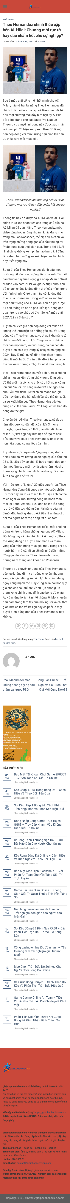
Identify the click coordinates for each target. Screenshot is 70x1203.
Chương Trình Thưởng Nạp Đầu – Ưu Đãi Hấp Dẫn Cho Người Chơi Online (38, 841)
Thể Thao (8, 19)
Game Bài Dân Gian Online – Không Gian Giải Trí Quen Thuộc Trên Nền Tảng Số (40, 893)
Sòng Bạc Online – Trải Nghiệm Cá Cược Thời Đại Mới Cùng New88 (52, 684)
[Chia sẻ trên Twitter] (32, 626)
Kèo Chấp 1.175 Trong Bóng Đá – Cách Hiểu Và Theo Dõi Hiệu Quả (40, 791)
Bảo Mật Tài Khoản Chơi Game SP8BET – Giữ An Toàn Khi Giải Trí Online (40, 776)
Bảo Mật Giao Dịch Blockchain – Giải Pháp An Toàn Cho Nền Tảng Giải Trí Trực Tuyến (38, 874)
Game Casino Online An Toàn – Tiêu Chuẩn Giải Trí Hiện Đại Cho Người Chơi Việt (40, 1001)
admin (41, 41)
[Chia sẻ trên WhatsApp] (18, 626)
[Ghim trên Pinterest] (45, 626)
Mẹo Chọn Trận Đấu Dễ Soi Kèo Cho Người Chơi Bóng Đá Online (37, 968)
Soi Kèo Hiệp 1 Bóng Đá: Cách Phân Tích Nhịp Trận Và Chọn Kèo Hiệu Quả (39, 807)
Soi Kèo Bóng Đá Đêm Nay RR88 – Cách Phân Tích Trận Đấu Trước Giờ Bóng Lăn (40, 932)
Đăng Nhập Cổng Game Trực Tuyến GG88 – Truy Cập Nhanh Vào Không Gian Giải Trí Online (38, 824)
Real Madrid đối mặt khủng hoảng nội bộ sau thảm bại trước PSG (19, 684)
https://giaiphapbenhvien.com (50, 1112)
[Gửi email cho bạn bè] (38, 626)
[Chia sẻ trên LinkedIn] (52, 626)
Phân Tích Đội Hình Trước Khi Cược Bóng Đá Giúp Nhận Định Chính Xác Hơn (37, 1020)
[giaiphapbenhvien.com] (35, 6)
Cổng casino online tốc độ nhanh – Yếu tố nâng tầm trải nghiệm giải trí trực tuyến (40, 951)
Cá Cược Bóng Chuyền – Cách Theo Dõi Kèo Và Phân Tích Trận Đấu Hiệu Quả (40, 983)
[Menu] (5, 6)
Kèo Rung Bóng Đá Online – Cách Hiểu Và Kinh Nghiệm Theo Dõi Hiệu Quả (39, 857)
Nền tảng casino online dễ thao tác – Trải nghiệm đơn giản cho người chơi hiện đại (38, 912)
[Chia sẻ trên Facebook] (25, 626)
